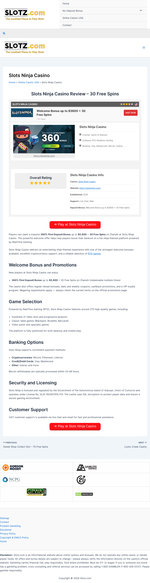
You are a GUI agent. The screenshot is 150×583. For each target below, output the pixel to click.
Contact (67, 25)
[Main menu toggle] (144, 47)
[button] (4, 33)
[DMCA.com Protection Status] (84, 493)
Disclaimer (6, 529)
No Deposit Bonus (73, 10)
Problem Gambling (10, 525)
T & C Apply (41, 119)
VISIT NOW (131, 113)
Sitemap (4, 518)
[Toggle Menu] (140, 10)
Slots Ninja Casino (87, 181)
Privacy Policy (8, 533)
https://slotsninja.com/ (44, 156)
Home (66, 3)
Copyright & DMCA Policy (14, 537)
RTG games (94, 253)
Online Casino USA (73, 17)
